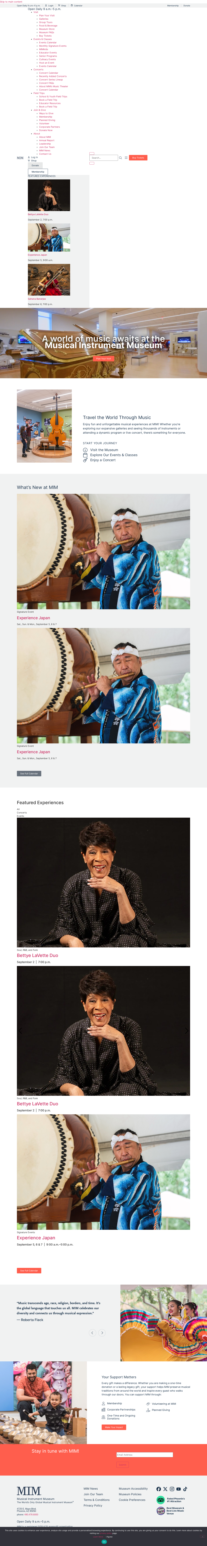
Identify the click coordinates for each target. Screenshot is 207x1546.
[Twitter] (165, 1489)
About (37, 133)
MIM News (44, 150)
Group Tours (45, 22)
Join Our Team (47, 147)
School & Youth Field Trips (53, 96)
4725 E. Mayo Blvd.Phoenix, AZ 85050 (26, 1510)
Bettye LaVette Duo (38, 214)
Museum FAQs (46, 32)
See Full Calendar (29, 773)
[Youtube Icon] (178, 1489)
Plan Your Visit (47, 15)
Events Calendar (48, 42)
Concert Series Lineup (51, 79)
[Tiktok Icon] (185, 1489)
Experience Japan (37, 254)
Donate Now (46, 130)
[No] (202, 1536)
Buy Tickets (45, 35)
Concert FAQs (46, 83)
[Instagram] (172, 1489)
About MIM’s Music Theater (53, 86)
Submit (122, 1464)
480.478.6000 (31, 1514)
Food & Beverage (48, 25)
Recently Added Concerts (53, 76)
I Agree (109, 1537)
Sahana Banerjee (37, 298)
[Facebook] (158, 1489)
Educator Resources (50, 103)
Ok (104, 1542)
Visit (36, 12)
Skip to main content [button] (11, 1)
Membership (45, 116)
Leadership (45, 143)
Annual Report (46, 140)
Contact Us (45, 153)
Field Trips (39, 93)
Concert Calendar (48, 72)
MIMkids (43, 49)
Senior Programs (48, 56)
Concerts (38, 69)
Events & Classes (43, 39)
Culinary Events (47, 59)
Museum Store (46, 29)
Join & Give (40, 110)
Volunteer (44, 123)
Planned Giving (47, 120)
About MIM (45, 137)
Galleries (43, 18)
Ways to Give (46, 113)
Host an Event (46, 62)
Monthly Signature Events (52, 45)
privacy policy (106, 1533)
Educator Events (48, 52)
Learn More (98, 1537)
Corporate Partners (49, 126)
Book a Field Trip (48, 99)
